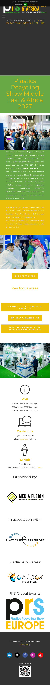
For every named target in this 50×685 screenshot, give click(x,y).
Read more (32, 4)
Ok (25, 4)
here (40, 467)
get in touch (24, 439)
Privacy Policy (25, 644)
